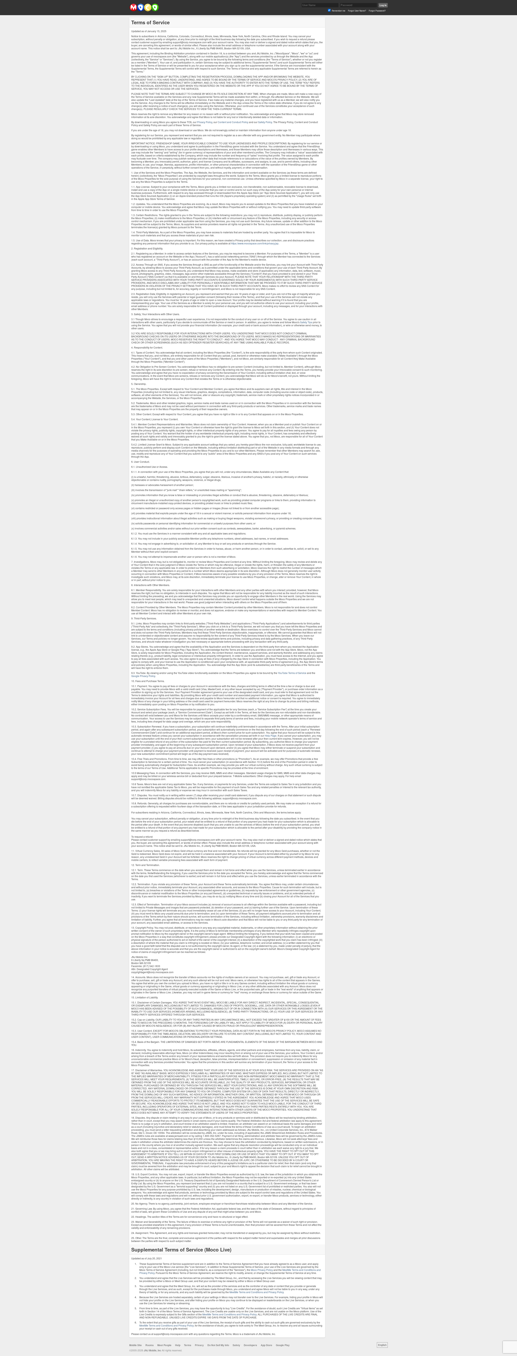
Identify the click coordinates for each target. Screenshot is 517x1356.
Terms (187, 1345)
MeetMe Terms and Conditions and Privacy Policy (256, 1292)
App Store (266, 1345)
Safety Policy (265, 122)
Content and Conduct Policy (233, 122)
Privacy (199, 1345)
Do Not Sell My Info (218, 1345)
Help (177, 1345)
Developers (250, 1345)
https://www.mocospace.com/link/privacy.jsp (254, 243)
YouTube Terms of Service (292, 673)
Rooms (149, 1345)
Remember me (338, 10)
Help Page (270, 735)
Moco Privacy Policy (262, 1270)
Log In (383, 5)
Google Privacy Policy (143, 676)
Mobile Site (135, 1345)
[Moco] (144, 10)
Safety (236, 1345)
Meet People (164, 1345)
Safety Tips (306, 322)
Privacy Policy (204, 122)
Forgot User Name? (357, 10)
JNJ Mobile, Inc (152, 1350)
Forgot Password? (377, 10)
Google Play (283, 1345)
